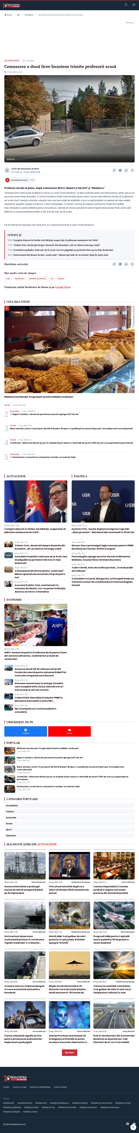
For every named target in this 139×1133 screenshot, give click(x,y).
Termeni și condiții (19, 1087)
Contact (6, 1087)
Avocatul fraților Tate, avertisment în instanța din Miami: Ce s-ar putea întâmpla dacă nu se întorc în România (40, 588)
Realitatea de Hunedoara (109, 1107)
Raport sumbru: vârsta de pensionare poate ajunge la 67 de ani (45, 414)
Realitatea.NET (8, 1103)
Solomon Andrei (30, 168)
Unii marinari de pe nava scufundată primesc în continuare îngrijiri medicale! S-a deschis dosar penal (24, 941)
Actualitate (29, 15)
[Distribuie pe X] (132, 170)
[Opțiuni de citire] (133, 1127)
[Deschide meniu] (134, 5)
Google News (62, 287)
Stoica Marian (128, 882)
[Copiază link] (114, 170)
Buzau (61, 278)
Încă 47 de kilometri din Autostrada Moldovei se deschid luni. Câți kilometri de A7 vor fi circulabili (114, 1039)
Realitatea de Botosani (88, 1107)
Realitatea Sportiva (25, 1103)
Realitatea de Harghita (11, 1112)
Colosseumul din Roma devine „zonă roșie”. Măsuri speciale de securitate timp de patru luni (60, 254)
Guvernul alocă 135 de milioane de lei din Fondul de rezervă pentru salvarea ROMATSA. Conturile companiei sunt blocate (41, 672)
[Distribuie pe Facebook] (120, 170)
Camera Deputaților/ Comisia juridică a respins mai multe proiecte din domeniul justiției (110, 890)
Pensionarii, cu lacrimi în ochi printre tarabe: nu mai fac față (44, 457)
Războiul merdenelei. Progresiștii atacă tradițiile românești (38, 396)
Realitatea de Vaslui (123, 1103)
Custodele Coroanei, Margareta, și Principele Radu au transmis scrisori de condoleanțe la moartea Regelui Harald (103, 582)
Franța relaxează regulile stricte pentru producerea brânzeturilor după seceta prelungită (23, 1039)
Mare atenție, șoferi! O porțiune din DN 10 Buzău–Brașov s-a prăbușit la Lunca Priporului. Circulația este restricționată (71, 428)
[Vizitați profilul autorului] (7, 170)
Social (7, 405)
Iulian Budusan (39, 882)
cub (8, 278)
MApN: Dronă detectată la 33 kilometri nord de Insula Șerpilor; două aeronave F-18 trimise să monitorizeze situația (67, 991)
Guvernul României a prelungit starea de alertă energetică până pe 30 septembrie (23, 890)
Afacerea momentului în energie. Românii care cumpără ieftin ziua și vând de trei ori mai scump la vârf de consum (39, 686)
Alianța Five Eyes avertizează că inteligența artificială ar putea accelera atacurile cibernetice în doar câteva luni (68, 1040)
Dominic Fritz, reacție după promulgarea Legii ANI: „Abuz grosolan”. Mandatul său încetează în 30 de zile (103, 530)
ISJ (51, 278)
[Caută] (126, 5)
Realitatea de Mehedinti (12, 1107)
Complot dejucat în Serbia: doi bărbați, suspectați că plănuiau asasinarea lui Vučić (55, 240)
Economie (14, 411)
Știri (18, 15)
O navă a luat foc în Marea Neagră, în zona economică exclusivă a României (24, 989)
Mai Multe (69, 1052)
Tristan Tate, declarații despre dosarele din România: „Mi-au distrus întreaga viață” (57, 245)
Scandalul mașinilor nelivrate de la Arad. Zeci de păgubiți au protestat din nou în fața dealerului (63, 249)
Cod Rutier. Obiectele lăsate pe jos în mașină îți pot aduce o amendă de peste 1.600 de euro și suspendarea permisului (71, 443)
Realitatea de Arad (30, 1112)
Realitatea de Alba (31, 1107)
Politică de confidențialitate (40, 1087)
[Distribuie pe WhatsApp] (126, 170)
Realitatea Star (41, 1103)
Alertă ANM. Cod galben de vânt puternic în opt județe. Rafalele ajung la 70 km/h (67, 939)
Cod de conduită (60, 1087)
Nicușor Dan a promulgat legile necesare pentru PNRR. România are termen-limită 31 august (103, 547)
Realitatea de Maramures (59, 1103)
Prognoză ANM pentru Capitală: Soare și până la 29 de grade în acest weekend (111, 939)
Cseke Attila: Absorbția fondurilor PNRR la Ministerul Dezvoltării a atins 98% (39, 699)
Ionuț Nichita (129, 1031)
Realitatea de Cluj (48, 1107)
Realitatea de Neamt (80, 1103)
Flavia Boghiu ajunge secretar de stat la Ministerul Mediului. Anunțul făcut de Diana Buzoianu (101, 558)
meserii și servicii (37, 278)
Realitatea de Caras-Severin (101, 1103)
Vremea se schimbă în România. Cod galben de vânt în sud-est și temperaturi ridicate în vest (112, 989)
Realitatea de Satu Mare (67, 1107)
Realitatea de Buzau (81, 882)
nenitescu (19, 278)
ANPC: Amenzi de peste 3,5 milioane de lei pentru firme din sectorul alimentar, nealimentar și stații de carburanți (35, 656)
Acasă (9, 15)
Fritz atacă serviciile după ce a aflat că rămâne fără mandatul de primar (69, 890)
